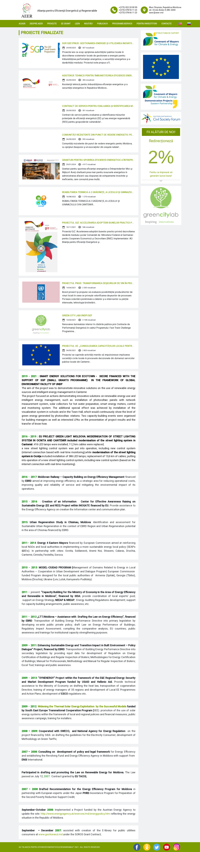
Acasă (22, 23)
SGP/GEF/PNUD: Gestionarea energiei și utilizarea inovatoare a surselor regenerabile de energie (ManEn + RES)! (98, 43)
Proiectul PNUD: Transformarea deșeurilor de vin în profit (98, 283)
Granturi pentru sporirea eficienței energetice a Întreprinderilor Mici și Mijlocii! (98, 160)
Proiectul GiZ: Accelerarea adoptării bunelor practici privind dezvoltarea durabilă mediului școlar (98, 222)
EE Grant (66, 23)
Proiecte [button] (52, 23)
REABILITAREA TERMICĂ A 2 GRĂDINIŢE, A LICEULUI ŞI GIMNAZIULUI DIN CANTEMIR (98, 192)
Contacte (166, 23)
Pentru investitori (147, 23)
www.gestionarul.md (51, 834)
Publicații (102, 23)
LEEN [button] (77, 23)
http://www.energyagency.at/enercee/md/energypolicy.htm (75, 813)
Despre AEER (36, 23)
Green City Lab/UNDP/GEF (77, 315)
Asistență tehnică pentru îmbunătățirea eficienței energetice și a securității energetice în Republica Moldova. (98, 75)
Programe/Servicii (122, 23)
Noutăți (88, 23)
